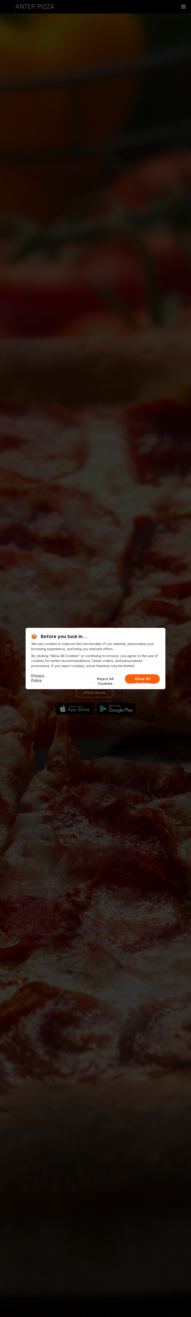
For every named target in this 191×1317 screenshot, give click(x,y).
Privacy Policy (37, 677)
